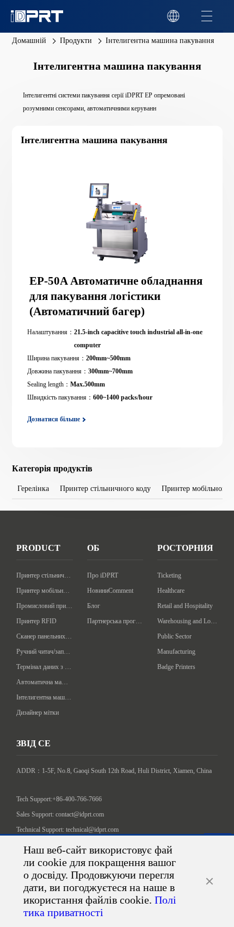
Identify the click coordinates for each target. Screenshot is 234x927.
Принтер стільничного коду (44, 575)
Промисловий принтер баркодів (44, 606)
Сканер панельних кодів (44, 636)
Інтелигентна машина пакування (44, 697)
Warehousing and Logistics (187, 621)
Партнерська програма (115, 621)
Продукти (76, 40)
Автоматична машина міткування (44, 682)
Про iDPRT (102, 575)
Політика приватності (99, 906)
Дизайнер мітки (37, 712)
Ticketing (169, 575)
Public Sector (174, 636)
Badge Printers (176, 667)
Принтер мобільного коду (44, 590)
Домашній (29, 40)
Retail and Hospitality (185, 606)
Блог (93, 606)
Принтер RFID (36, 621)
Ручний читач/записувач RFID (44, 651)
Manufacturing (176, 651)
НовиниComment (110, 590)
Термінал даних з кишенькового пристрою (44, 667)
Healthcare (170, 590)
